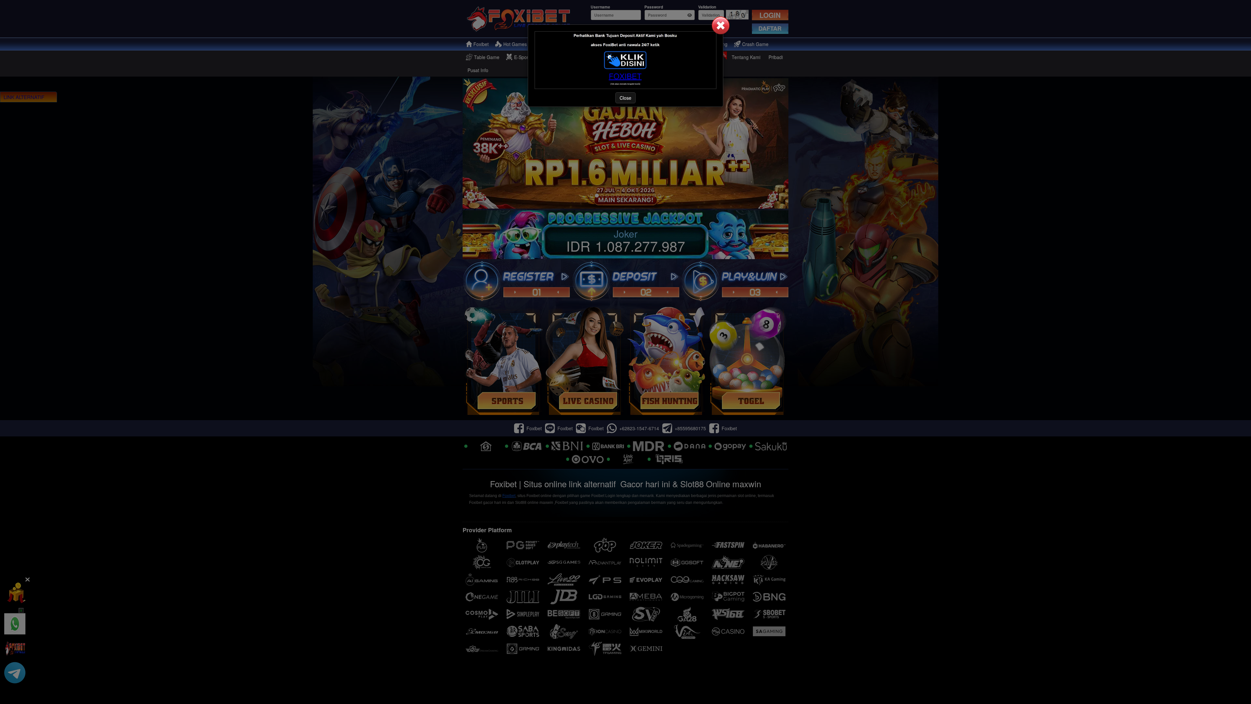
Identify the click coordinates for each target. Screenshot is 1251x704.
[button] (720, 25)
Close (625, 98)
